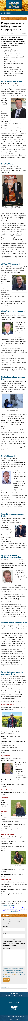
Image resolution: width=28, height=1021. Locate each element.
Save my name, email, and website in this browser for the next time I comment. (14, 943)
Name (5, 926)
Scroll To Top (13, 1002)
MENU (8, 13)
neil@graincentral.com (8, 905)
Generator (18, 1019)
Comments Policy (11, 974)
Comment (7, 948)
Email (5, 933)
